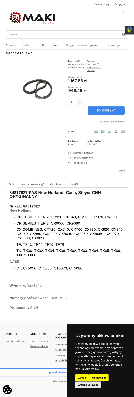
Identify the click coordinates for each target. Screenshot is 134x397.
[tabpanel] (67, 253)
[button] (80, 152)
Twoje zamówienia (39, 341)
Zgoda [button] (82, 377)
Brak (70, 144)
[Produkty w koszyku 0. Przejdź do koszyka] (124, 12)
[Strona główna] (32, 17)
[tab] (12, 184)
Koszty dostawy (63, 349)
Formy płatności (63, 344)
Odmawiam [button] (99, 377)
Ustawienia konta (39, 346)
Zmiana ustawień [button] (88, 384)
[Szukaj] (124, 34)
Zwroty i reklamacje (16, 341)
